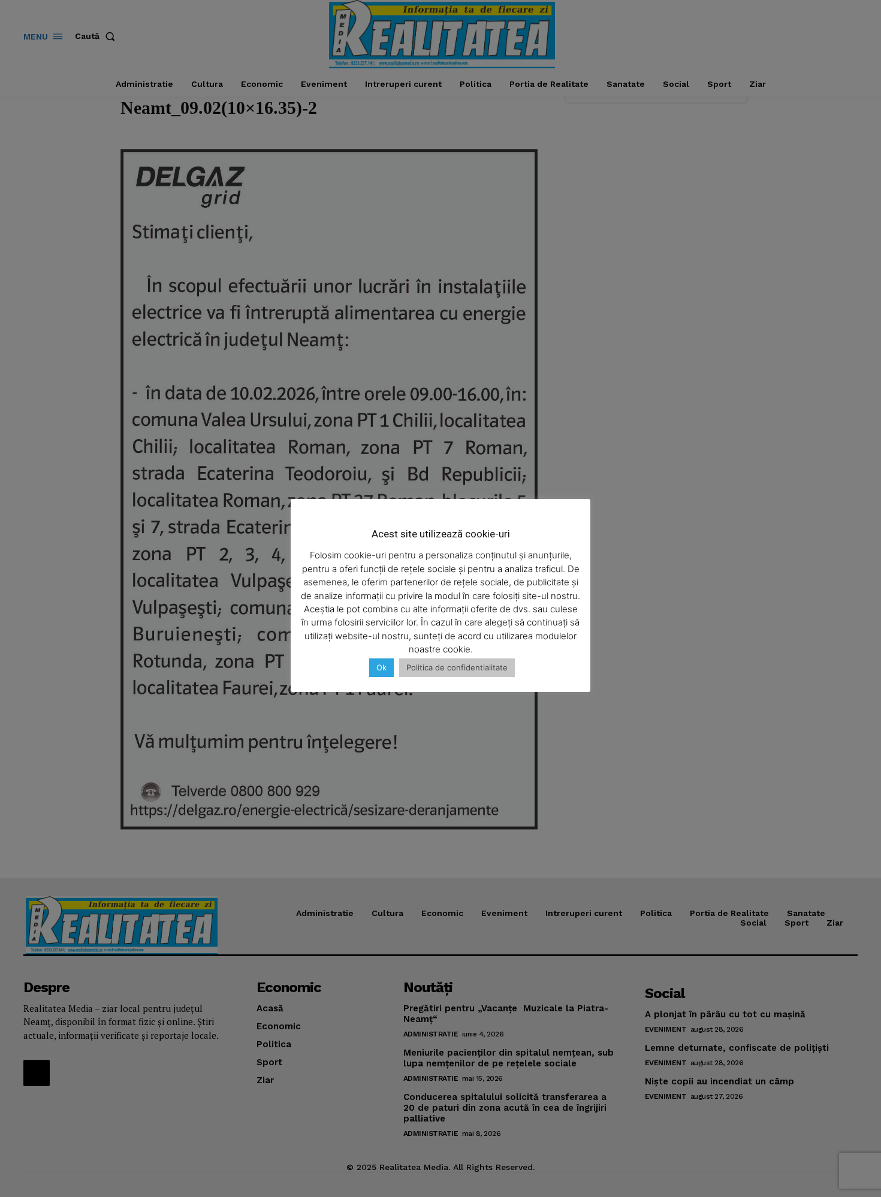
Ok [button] (381, 667)
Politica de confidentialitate (457, 667)
